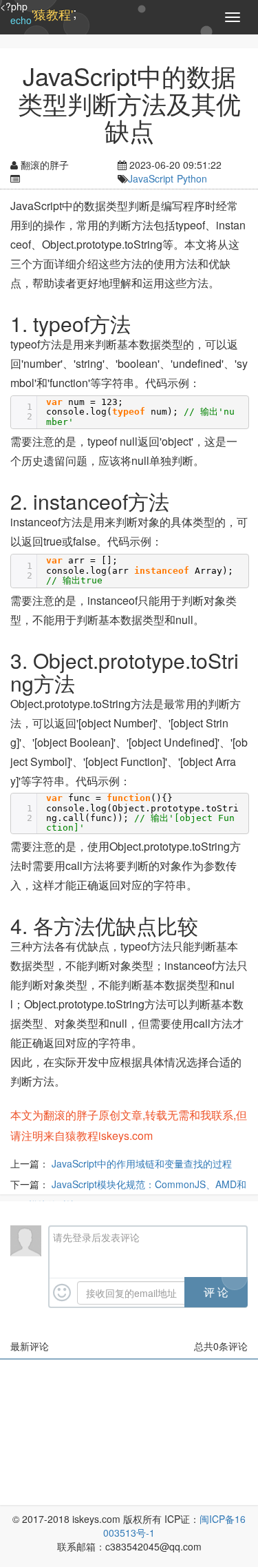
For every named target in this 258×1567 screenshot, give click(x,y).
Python (192, 178)
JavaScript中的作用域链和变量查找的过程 (142, 1163)
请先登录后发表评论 (96, 1237)
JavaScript (150, 178)
